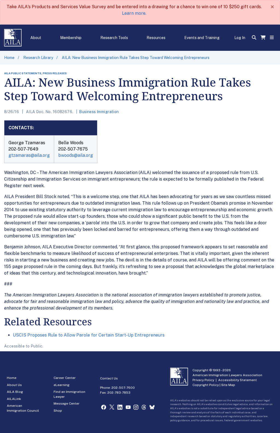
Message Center (67, 403)
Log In (239, 38)
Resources (156, 38)
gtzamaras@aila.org (29, 155)
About (35, 38)
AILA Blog (15, 392)
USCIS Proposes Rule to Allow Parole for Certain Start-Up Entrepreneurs (89, 335)
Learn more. (134, 13)
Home (9, 57)
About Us (14, 385)
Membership (70, 38)
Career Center (65, 378)
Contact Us (109, 378)
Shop (58, 411)
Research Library (38, 57)
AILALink (14, 399)
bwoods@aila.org (75, 155)
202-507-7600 (123, 388)
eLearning (61, 385)
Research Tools (114, 38)
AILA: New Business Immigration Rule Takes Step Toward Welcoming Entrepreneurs (135, 57)
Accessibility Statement (237, 380)
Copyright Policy (205, 385)
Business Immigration (99, 112)
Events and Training (202, 38)
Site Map (228, 385)
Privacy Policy (203, 380)
